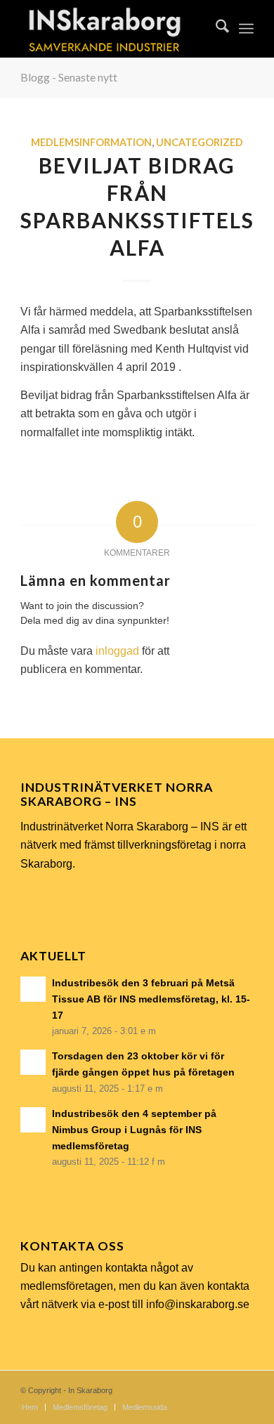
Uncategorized (199, 142)
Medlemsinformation (91, 142)
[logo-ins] (113, 29)
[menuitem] (215, 29)
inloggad (117, 651)
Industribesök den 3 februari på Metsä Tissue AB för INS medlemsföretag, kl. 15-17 (151, 999)
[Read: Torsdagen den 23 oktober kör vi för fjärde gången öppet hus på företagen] (33, 1062)
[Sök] (215, 29)
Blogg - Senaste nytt (68, 77)
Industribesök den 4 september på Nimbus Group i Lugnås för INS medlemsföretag (134, 1130)
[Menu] (246, 29)
